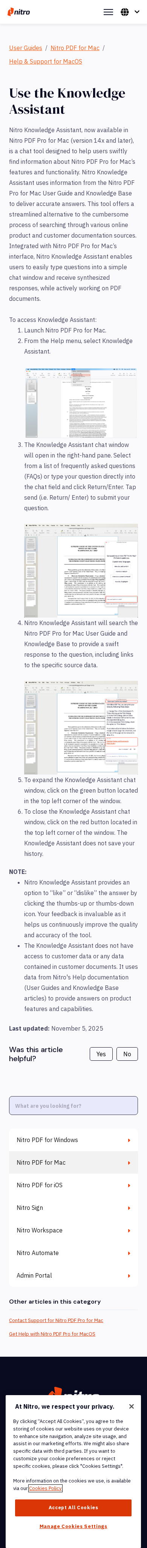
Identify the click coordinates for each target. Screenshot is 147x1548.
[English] (130, 12)
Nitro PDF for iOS (40, 1185)
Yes (101, 1054)
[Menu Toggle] (108, 12)
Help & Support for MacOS (45, 61)
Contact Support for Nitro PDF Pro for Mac (56, 1320)
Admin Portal (34, 1275)
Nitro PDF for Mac (75, 48)
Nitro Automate (38, 1253)
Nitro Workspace (40, 1230)
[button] (81, 403)
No (127, 1054)
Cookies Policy (45, 1488)
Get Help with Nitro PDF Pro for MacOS (52, 1334)
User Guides (25, 48)
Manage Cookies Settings (73, 1526)
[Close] (131, 1406)
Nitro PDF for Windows (47, 1140)
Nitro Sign (30, 1207)
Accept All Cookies (73, 1507)
